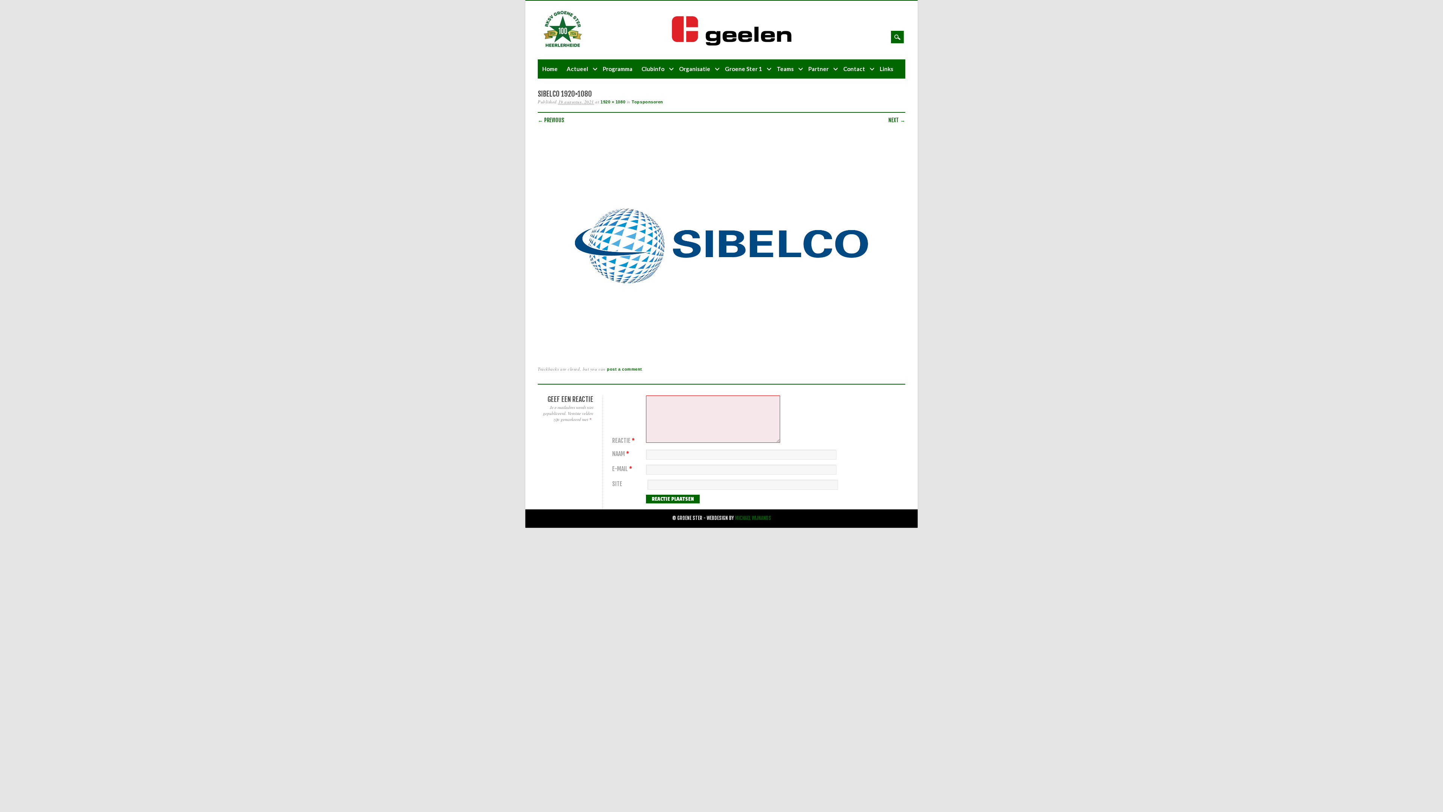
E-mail (622, 469)
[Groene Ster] (562, 46)
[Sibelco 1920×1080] (721, 349)
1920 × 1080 (612, 102)
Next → (896, 120)
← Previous (551, 120)
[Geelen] (737, 44)
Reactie (623, 440)
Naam (620, 454)
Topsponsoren (647, 102)
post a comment (624, 369)
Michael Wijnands (753, 518)
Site (617, 484)
